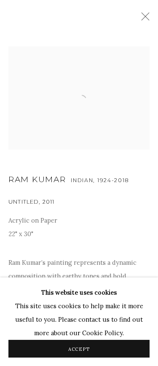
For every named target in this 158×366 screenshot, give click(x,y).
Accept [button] (79, 349)
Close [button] (143, 19)
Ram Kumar (37, 179)
